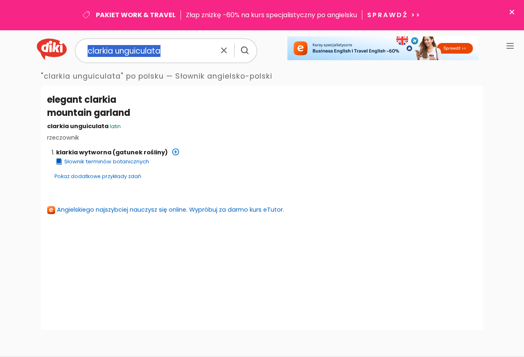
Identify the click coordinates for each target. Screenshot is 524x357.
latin (115, 126)
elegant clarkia (81, 99)
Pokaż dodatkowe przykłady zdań (97, 176)
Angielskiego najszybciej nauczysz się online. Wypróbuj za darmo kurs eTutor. (170, 210)
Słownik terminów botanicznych (106, 161)
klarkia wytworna (83, 152)
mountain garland (88, 112)
